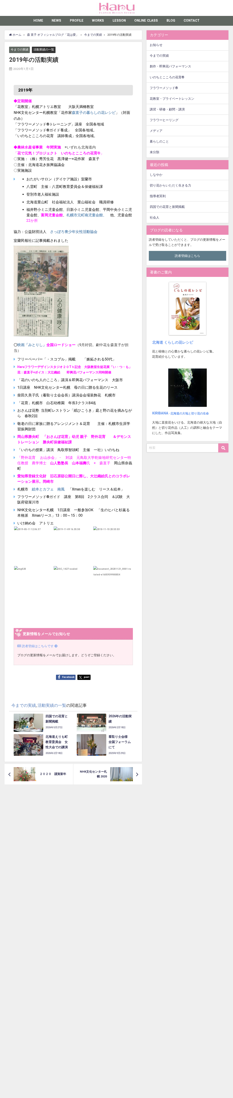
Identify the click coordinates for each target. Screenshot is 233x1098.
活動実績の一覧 (43, 49)
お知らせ (156, 45)
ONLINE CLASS (146, 21)
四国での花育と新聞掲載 (167, 207)
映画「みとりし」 (31, 345)
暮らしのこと (159, 141)
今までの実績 (19, 49)
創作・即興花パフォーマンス (170, 66)
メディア (156, 131)
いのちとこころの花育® (167, 77)
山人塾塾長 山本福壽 (68, 463)
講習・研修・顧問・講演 (167, 109)
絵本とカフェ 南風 (50, 489)
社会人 (154, 218)
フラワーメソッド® (164, 88)
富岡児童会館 (52, 215)
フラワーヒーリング (164, 120)
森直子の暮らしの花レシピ (94, 112)
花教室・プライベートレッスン (172, 99)
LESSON (119, 21)
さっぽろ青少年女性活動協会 (73, 232)
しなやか (156, 175)
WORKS (98, 21)
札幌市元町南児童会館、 (86, 215)
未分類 (154, 152)
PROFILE (77, 21)
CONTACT (192, 21)
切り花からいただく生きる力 (170, 185)
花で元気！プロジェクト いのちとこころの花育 (57, 153)
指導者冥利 (158, 196)
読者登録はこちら (187, 256)
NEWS (56, 21)
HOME (38, 21)
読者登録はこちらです (38, 646)
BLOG (171, 21)
